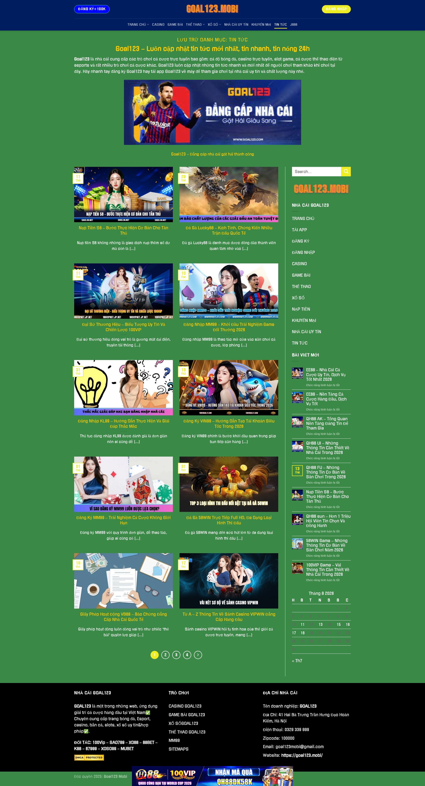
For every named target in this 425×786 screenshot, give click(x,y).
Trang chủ (137, 24)
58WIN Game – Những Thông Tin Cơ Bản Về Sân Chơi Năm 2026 (327, 545)
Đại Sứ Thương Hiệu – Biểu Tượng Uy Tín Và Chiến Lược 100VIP (123, 327)
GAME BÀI (301, 275)
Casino (158, 24)
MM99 (174, 740)
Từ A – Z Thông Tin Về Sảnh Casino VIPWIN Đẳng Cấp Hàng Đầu (229, 617)
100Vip (99, 742)
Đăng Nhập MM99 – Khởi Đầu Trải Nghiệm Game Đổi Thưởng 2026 (229, 327)
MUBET (127, 749)
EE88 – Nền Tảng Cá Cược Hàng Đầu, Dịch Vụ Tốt (326, 398)
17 (294, 633)
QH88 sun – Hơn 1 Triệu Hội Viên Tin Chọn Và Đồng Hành (328, 520)
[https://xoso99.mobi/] (212, 776)
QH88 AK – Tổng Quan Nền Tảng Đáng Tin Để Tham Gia (327, 423)
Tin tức (280, 24)
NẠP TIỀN (301, 309)
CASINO (299, 264)
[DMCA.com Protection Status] (89, 757)
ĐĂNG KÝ (301, 241)
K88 (77, 749)
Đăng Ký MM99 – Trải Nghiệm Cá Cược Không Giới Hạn (123, 520)
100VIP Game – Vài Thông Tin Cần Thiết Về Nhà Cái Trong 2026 (327, 569)
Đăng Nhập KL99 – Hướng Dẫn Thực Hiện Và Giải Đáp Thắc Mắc (123, 423)
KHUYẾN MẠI (304, 320)
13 (321, 624)
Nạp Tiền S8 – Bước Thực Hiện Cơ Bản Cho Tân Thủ (123, 230)
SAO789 (117, 742)
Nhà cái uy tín (236, 24)
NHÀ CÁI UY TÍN (306, 332)
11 (303, 624)
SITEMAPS (179, 749)
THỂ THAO (301, 286)
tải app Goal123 (165, 71)
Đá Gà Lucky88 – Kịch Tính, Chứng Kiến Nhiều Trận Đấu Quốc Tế (229, 230)
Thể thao (194, 24)
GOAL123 (82, 706)
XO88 (133, 742)
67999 (91, 749)
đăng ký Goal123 (126, 71)
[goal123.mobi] (212, 9)
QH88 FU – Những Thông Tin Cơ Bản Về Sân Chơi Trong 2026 (326, 472)
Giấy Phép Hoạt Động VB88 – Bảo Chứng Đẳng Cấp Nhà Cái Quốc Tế (123, 617)
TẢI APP (299, 230)
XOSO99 (108, 749)
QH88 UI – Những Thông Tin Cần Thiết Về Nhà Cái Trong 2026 (327, 447)
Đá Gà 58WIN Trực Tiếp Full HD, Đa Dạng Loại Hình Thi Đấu (229, 520)
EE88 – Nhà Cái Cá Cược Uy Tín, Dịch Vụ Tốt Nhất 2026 (326, 374)
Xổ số (213, 24)
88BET (148, 742)
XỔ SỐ (298, 298)
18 (303, 633)
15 (339, 624)
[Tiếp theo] (198, 655)
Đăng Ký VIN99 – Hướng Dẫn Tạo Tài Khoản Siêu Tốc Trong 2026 (229, 423)
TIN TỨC (299, 343)
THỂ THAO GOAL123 (187, 732)
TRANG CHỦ (303, 218)
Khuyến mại (261, 24)
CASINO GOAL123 (185, 706)
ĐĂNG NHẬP (303, 252)
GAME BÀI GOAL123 (187, 715)
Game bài (175, 24)
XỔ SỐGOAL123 (183, 723)
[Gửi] (346, 171)
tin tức (221, 65)
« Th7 (297, 661)
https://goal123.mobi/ (302, 755)
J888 (294, 24)
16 (348, 624)
